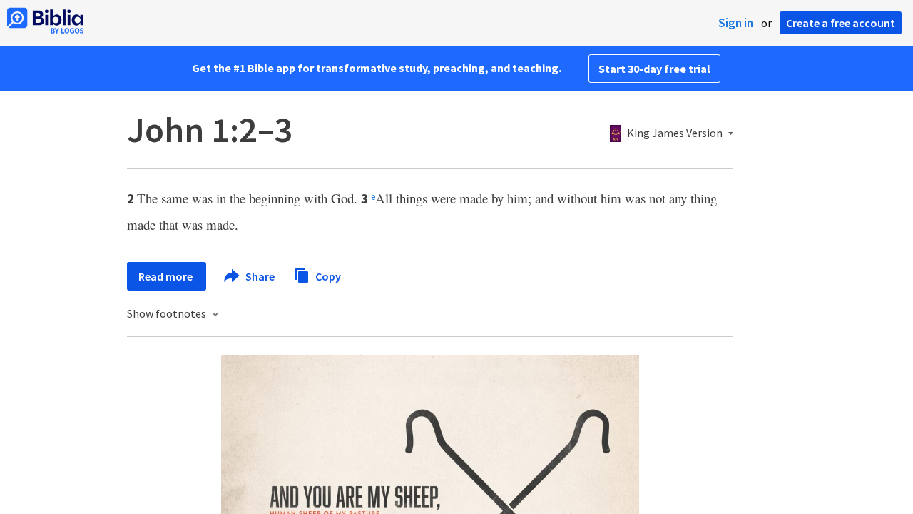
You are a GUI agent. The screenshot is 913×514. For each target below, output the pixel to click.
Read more (166, 276)
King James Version (675, 133)
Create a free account (840, 23)
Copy (327, 275)
